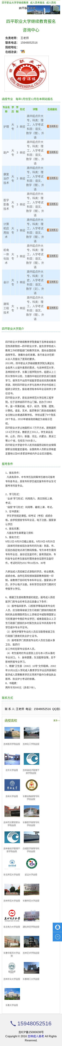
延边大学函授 (31, 875)
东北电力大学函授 (11, 927)
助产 (6, 152)
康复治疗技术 (6, 178)
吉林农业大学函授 (11, 979)
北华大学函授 (12, 770)
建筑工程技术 (6, 308)
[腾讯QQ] (57, 927)
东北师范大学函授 (11, 875)
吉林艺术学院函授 (31, 953)
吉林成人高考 (36, 1036)
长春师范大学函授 (31, 901)
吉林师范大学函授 (11, 901)
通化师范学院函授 (31, 927)
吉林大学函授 (12, 796)
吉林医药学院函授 (11, 744)
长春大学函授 (12, 1005)
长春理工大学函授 (31, 979)
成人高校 (51, 2)
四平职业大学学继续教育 (15, 2)
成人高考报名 (37, 2)
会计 (6, 282)
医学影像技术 (6, 204)
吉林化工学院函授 (31, 744)
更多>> (56, 720)
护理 (6, 126)
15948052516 (29, 42)
